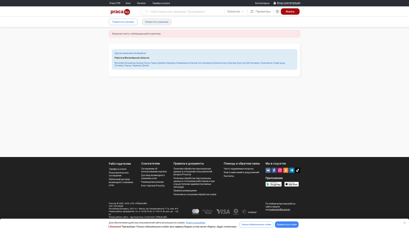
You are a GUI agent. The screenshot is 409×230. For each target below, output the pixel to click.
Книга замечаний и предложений (241, 172)
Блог (128, 3)
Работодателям (120, 163)
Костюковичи (205, 63)
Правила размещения (185, 190)
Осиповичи (266, 63)
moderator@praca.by (279, 209)
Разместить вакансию (157, 22)
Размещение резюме (152, 182)
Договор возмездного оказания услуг (153, 176)
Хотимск (119, 65)
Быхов (139, 63)
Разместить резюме (123, 22)
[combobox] (235, 11)
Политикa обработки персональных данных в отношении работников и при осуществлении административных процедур (194, 182)
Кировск (171, 63)
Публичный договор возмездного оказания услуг (121, 182)
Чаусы (127, 65)
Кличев (193, 63)
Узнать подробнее (195, 222)
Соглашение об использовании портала (154, 170)
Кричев (232, 63)
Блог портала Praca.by (153, 185)
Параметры (263, 11)
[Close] (405, 223)
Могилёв (119, 63)
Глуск (147, 63)
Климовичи (182, 63)
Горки (153, 63)
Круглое (241, 63)
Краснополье (220, 63)
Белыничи (130, 63)
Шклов (145, 65)
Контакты (229, 176)
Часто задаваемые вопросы (239, 168)
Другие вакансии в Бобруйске (130, 53)
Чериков (136, 65)
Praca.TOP (115, 3)
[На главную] (120, 12)
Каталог (141, 3)
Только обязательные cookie (256, 224)
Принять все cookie (287, 224)
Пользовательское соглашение (119, 174)
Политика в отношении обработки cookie (195, 194)
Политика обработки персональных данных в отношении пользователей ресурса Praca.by (193, 171)
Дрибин (161, 63)
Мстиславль (253, 63)
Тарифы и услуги (161, 3)
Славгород (279, 63)
